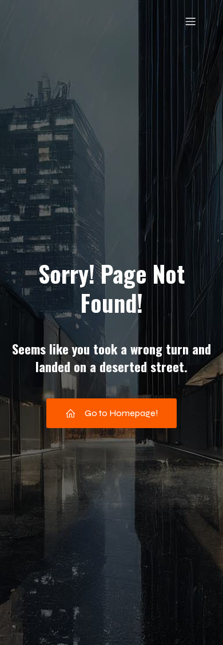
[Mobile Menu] (190, 21)
